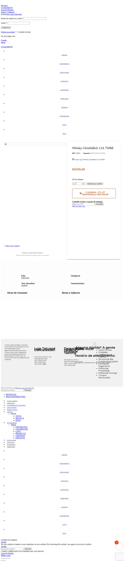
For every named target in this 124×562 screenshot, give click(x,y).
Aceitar (4, 546)
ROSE (18, 420)
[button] (94, 193)
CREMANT (20, 436)
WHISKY (102, 153)
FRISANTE (20, 438)
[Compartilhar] (7, 558)
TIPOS (13, 425)
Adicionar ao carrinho (94, 184)
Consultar (99, 204)
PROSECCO (21, 433)
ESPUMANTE (21, 427)
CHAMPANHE (22, 429)
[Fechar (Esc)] (9, 558)
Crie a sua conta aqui (14, 14)
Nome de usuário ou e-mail (12, 18)
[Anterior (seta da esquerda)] (2, 560)
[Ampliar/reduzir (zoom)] (2, 558)
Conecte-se (6, 27)
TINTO (18, 416)
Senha (4, 23)
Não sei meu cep (78, 206)
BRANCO (20, 418)
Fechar (3, 542)
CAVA (18, 431)
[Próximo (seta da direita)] (4, 560)
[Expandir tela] (4, 558)
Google (4, 40)
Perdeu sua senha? (8, 32)
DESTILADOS (94, 153)
